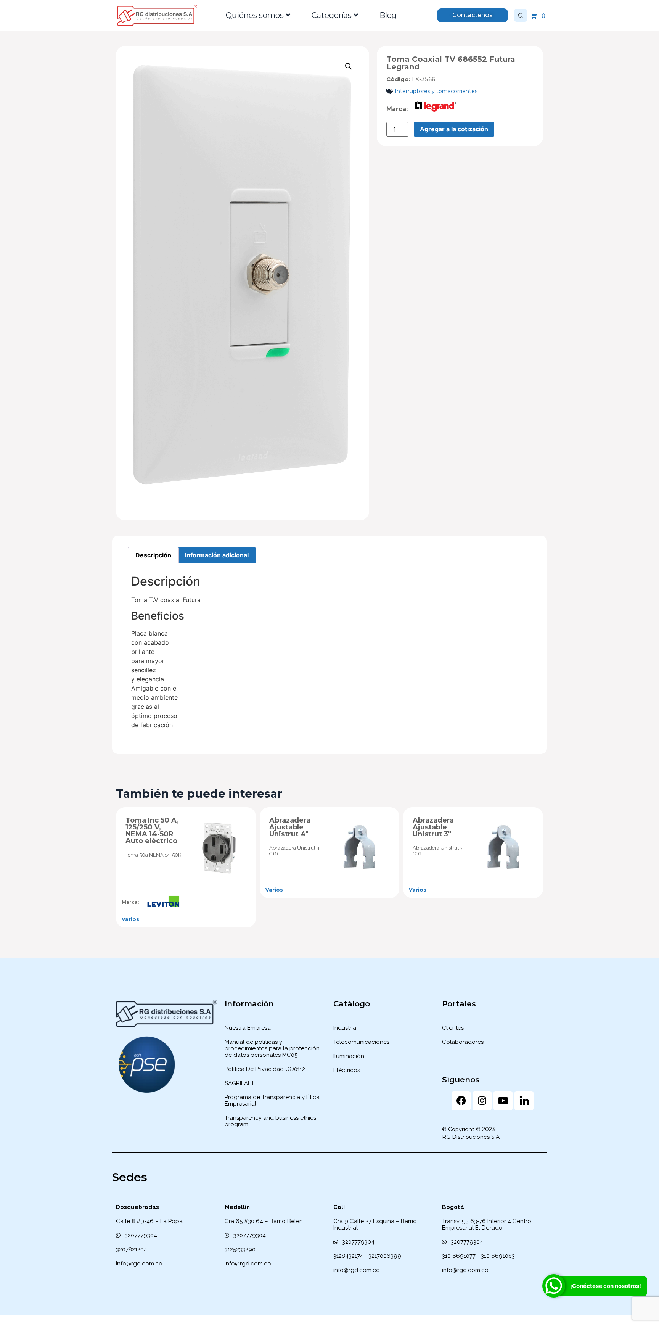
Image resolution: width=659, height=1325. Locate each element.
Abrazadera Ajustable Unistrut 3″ (433, 827)
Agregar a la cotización (454, 129)
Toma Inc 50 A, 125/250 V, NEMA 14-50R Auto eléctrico (152, 830)
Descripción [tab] (153, 555)
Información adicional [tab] (217, 555)
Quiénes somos (255, 15)
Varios (130, 919)
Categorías (332, 15)
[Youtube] (503, 1100)
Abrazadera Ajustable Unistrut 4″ (289, 827)
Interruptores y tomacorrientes (436, 91)
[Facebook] (461, 1100)
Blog (388, 15)
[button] (348, 66)
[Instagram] (482, 1100)
